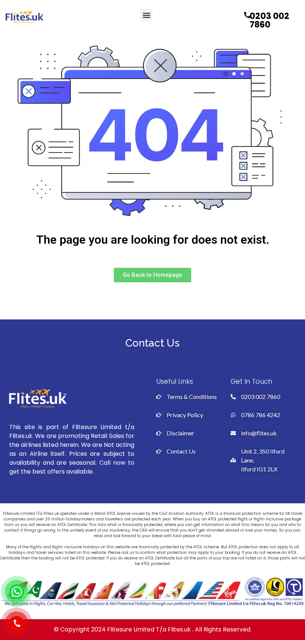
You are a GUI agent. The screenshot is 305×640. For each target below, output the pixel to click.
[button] (146, 15)
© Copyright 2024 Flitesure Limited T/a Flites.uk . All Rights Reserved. (152, 629)
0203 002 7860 (269, 20)
